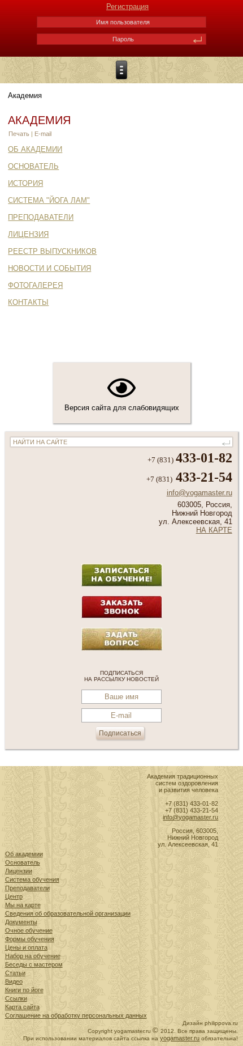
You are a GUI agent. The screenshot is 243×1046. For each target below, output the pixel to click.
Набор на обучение (32, 956)
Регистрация (127, 6)
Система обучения (32, 879)
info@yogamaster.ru (199, 492)
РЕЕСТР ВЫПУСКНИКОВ (52, 251)
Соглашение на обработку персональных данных (76, 1015)
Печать (19, 133)
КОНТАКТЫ (28, 302)
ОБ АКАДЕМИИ (35, 149)
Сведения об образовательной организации (68, 913)
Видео (14, 981)
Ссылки (16, 998)
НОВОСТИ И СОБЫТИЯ (49, 268)
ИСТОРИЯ (25, 183)
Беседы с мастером (34, 964)
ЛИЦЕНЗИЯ (28, 234)
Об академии (24, 854)
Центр (14, 896)
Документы (21, 922)
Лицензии (18, 871)
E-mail (42, 133)
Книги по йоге (24, 990)
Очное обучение (29, 930)
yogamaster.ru (179, 1038)
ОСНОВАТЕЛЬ (33, 166)
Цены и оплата (26, 947)
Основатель (22, 862)
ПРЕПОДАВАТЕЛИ (40, 217)
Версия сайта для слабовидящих (121, 407)
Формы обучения (29, 939)
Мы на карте (23, 905)
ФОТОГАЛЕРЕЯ (35, 285)
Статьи (15, 973)
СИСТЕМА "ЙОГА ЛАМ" (49, 200)
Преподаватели (27, 888)
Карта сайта (22, 1007)
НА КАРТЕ (214, 530)
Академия (39, 120)
